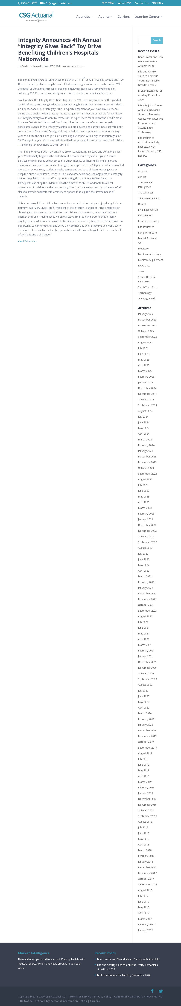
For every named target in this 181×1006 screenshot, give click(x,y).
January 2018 (145, 861)
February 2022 (146, 582)
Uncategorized (146, 298)
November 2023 (147, 462)
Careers (95, 1001)
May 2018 (143, 839)
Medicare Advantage (150, 254)
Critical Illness (145, 192)
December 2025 (147, 319)
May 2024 (143, 428)
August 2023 (145, 479)
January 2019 (145, 793)
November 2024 (147, 393)
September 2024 (147, 405)
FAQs (84, 1001)
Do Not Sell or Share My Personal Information (49, 1001)
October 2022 (146, 536)
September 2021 (147, 610)
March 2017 (145, 918)
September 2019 (147, 747)
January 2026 (145, 314)
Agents (103, 17)
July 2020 (143, 690)
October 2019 (146, 741)
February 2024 (146, 445)
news (141, 271)
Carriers (124, 17)
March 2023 (145, 508)
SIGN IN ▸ (157, 3)
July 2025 (143, 348)
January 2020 (145, 724)
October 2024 (146, 399)
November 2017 (147, 873)
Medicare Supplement (150, 260)
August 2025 (145, 342)
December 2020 (147, 662)
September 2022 (147, 542)
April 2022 (143, 570)
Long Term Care (147, 232)
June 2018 (143, 833)
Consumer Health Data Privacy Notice (138, 996)
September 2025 (147, 336)
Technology (144, 292)
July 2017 (143, 896)
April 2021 (143, 639)
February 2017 (146, 924)
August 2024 (145, 411)
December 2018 (147, 798)
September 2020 (147, 679)
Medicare (143, 248)
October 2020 (146, 673)
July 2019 (143, 759)
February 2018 (146, 856)
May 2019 (143, 770)
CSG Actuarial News (149, 198)
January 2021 (145, 656)
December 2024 (147, 388)
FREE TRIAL (108, 3)
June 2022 (143, 559)
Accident (143, 171)
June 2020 (143, 696)
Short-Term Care (147, 287)
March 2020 (145, 713)
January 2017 (145, 930)
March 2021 (145, 645)
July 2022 (143, 553)
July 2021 (143, 622)
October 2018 (146, 810)
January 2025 (145, 382)
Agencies (83, 17)
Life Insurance (146, 227)
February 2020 (146, 719)
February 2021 (146, 650)
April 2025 (143, 365)
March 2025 (145, 371)
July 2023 (143, 485)
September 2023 (147, 473)
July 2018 (143, 827)
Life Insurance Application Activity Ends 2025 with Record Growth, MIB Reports (150, 146)
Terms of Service (80, 996)
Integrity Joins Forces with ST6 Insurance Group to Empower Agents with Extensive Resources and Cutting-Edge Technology (150, 119)
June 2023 (143, 490)
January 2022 (145, 587)
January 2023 (145, 519)
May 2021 (143, 633)
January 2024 (145, 451)
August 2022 (145, 547)
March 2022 (145, 576)
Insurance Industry (73, 66)
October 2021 (146, 604)
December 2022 (147, 525)
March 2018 (145, 850)
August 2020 (145, 684)
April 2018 (143, 844)
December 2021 (147, 593)
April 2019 (143, 776)
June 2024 (143, 422)
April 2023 (143, 502)
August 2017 (145, 890)
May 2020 (143, 702)
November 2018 (147, 804)
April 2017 (143, 913)
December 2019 (147, 730)
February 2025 (146, 376)
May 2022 (143, 565)
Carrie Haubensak (31, 66)
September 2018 (147, 816)
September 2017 (147, 884)
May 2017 (143, 907)
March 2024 (145, 439)
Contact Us (141, 3)
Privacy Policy (102, 996)
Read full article (27, 241)
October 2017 (146, 878)
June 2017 (143, 901)
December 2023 (147, 456)
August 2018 (145, 821)
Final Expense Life (148, 209)
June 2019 (143, 764)
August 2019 (145, 753)
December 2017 (147, 867)
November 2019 (147, 736)
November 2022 (147, 530)
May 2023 (143, 496)
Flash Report (145, 215)
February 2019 (146, 787)
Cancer (142, 176)
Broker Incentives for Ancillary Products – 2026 (150, 95)
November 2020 (147, 667)
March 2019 (145, 781)
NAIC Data (144, 265)
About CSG (124, 3)
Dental (142, 204)
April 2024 (143, 433)
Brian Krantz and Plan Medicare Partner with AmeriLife (150, 61)
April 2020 (143, 707)
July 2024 (143, 416)
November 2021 (147, 599)
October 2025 (146, 331)
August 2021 (145, 616)
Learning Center (146, 17)
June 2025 (143, 354)
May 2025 (143, 359)
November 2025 (147, 325)
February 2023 (146, 513)
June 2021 (143, 627)
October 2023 (146, 468)
